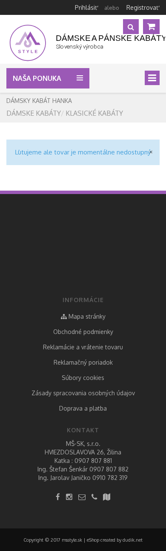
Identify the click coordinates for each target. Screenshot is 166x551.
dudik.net (133, 540)
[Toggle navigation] (152, 78)
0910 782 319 (110, 477)
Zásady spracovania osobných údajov (83, 393)
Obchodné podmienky (83, 331)
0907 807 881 (93, 460)
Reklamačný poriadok (83, 362)
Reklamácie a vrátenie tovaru (83, 347)
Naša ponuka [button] (38, 78)
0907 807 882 (109, 469)
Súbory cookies (83, 377)
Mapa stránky (86, 316)
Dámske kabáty (33, 113)
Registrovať (142, 7)
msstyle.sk (72, 540)
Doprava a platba (83, 408)
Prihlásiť (86, 7)
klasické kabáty (94, 113)
